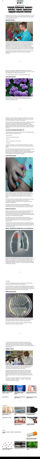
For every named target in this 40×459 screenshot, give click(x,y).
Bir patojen (19, 117)
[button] (17, 3)
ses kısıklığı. (8, 281)
